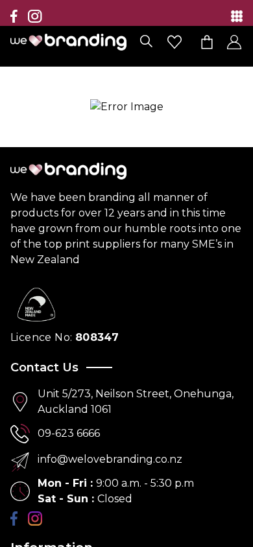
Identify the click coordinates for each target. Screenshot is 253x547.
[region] (126, 273)
